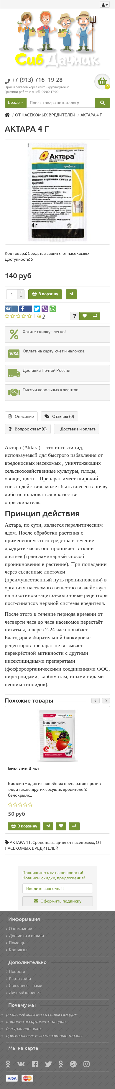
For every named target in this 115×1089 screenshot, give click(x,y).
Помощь (17, 942)
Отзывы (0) (63, 416)
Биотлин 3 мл (23, 768)
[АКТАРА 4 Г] (57, 192)
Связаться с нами (25, 985)
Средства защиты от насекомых (63, 842)
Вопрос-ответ (31, 429)
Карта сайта (20, 978)
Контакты (18, 949)
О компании (20, 928)
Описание (24, 416)
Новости (17, 971)
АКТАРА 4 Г (20, 842)
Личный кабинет (25, 992)
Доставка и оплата (78, 429)
